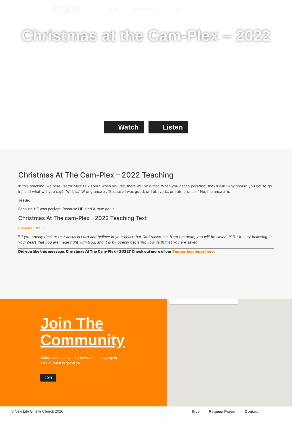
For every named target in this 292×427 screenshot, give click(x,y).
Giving (174, 9)
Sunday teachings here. (193, 251)
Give (196, 412)
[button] (236, 8)
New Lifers (144, 9)
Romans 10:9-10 (32, 228)
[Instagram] (212, 8)
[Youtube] (228, 8)
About (115, 9)
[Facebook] (220, 8)
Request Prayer (222, 412)
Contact (251, 412)
